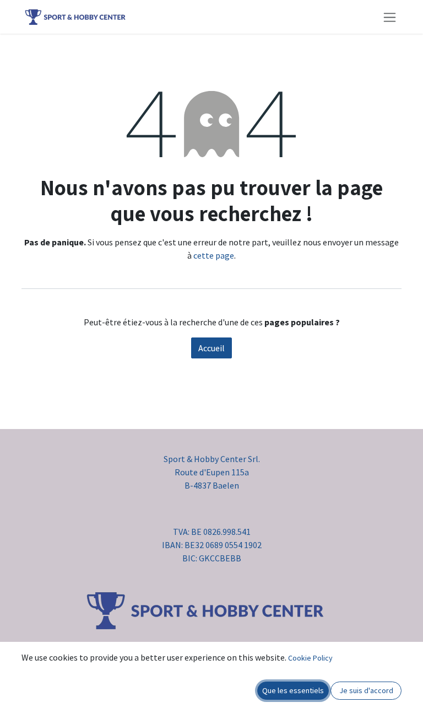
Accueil (211, 347)
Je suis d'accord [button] (366, 690)
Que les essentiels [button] (293, 690)
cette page (213, 255)
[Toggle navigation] (390, 16)
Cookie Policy (310, 658)
